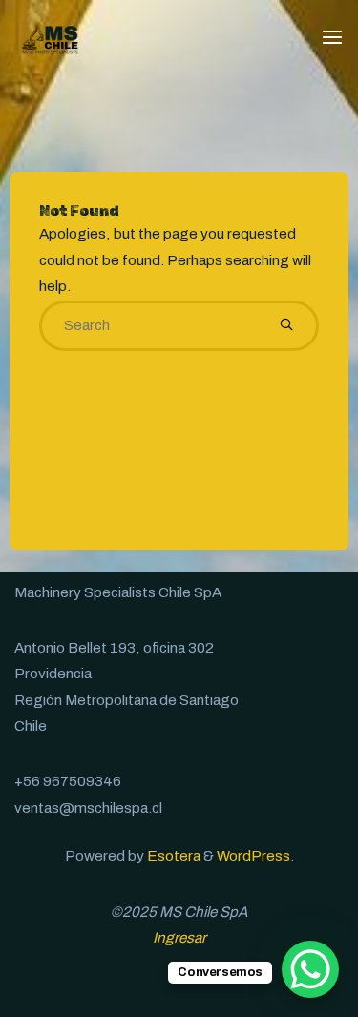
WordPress (253, 855)
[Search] (286, 326)
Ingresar (179, 937)
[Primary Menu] (332, 38)
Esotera (172, 855)
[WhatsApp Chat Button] (310, 969)
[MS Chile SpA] (50, 38)
